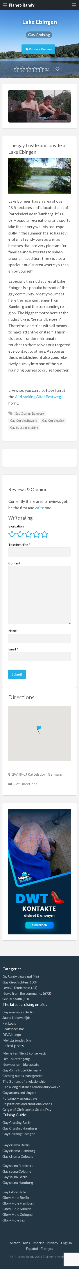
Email (13, 649)
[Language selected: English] (61, 1264)
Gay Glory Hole (14, 1192)
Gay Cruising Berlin (16, 1122)
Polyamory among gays (20, 1098)
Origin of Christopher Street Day (26, 1109)
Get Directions (25, 784)
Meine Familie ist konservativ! (25, 1053)
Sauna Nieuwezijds (16, 1017)
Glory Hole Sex (13, 1220)
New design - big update (20, 1064)
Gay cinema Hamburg (18, 1150)
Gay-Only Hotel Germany (21, 1070)
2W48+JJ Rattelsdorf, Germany (37, 774)
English (66, 1243)
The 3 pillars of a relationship (24, 1081)
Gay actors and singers (19, 1092)
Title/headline (19, 545)
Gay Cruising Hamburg (19, 1128)
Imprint (38, 1243)
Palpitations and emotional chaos (27, 1104)
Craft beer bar (13, 1029)
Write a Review (40, 49)
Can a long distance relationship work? (31, 1087)
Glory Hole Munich (16, 1209)
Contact (13, 1243)
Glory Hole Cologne (17, 1214)
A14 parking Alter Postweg (38, 396)
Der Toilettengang (16, 1059)
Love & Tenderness (16, 987)
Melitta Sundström (16, 1040)
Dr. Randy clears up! (17, 976)
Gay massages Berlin (18, 1012)
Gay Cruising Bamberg (29, 413)
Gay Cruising (39, 34)
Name (13, 631)
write (39, 507)
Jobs (26, 1243)
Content (14, 563)
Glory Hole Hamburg (18, 1203)
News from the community (22, 993)
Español (32, 1248)
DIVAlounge (11, 1034)
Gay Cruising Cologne (18, 1134)
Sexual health (12, 999)
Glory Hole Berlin (15, 1197)
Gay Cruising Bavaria (23, 420)
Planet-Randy (21, 5)
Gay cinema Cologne (17, 1156)
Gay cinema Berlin (16, 1145)
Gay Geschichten (15, 982)
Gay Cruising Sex (53, 420)
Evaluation (16, 526)
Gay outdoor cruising (24, 427)
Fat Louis (9, 1023)
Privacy (52, 1243)
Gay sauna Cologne (16, 1171)
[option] (59, 1265)
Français (47, 1248)
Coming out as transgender (22, 1075)
